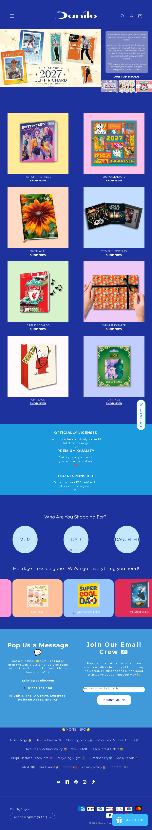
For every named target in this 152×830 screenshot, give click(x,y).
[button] (12, 16)
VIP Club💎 (79, 749)
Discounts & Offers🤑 (107, 749)
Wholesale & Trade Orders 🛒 (118, 740)
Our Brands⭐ (49, 767)
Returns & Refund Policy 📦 (46, 749)
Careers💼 (70, 767)
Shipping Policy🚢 (79, 740)
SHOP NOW (38, 180)
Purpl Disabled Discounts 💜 (32, 758)
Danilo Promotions (108, 823)
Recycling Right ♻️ (71, 758)
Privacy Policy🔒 (93, 767)
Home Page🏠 (21, 740)
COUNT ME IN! (114, 700)
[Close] (141, 404)
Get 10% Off (141, 418)
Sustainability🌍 (100, 758)
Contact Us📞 (120, 767)
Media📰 (28, 767)
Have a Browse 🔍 (49, 740)
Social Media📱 (127, 758)
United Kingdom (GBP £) (30, 816)
